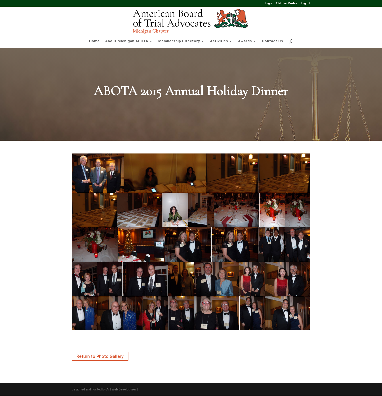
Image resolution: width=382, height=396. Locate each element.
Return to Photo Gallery (100, 356)
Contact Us (272, 41)
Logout (305, 3)
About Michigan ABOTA (126, 41)
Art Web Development (122, 389)
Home (94, 41)
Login (268, 3)
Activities (219, 41)
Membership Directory (179, 41)
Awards (245, 41)
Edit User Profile (286, 3)
